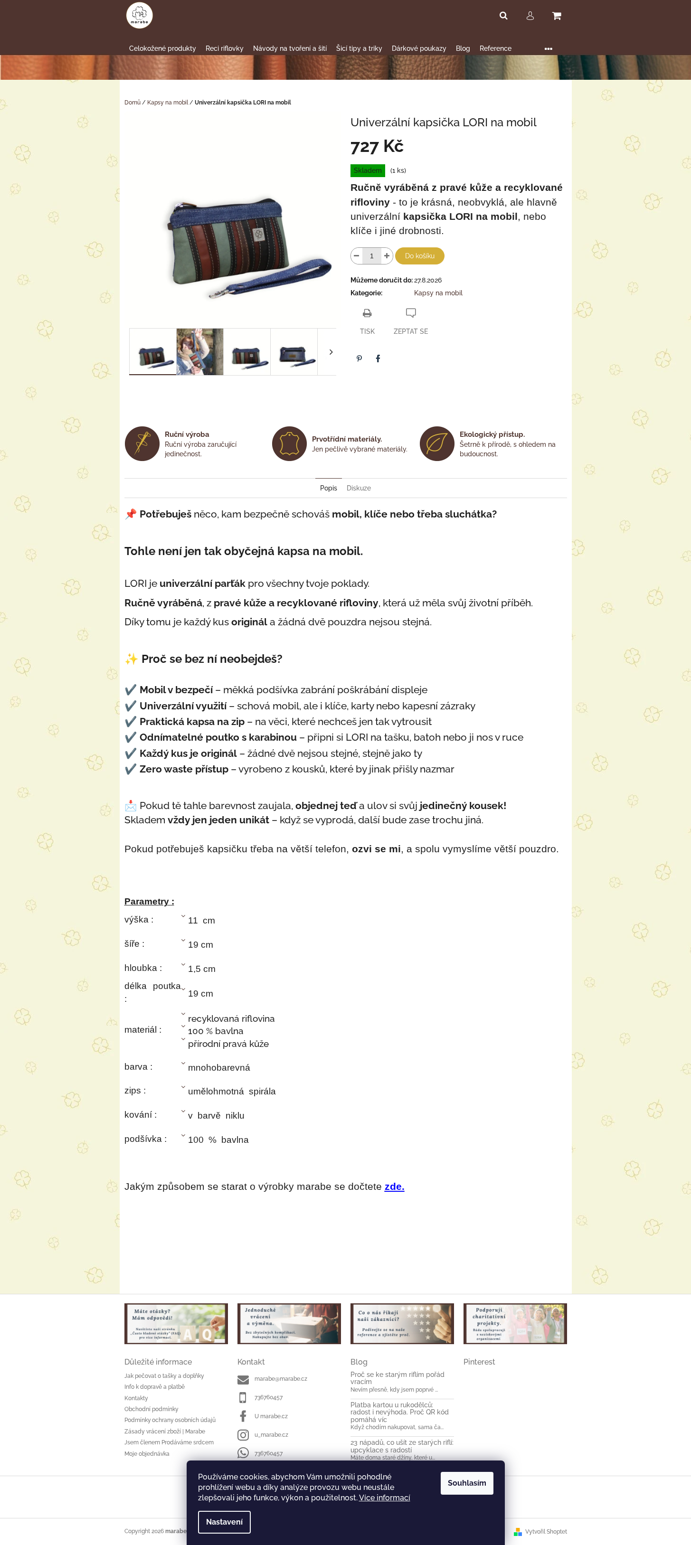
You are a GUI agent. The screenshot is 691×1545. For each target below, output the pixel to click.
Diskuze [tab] (359, 488)
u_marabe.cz (271, 1435)
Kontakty (136, 1398)
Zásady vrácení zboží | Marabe (164, 1431)
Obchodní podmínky (151, 1409)
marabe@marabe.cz (281, 1378)
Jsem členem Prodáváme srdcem (169, 1442)
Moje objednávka (147, 1454)
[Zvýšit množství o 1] (387, 256)
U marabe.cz (271, 1416)
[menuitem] (162, 48)
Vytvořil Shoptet (546, 1531)
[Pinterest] (359, 358)
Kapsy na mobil (438, 293)
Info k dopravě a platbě (154, 1387)
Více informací (384, 1497)
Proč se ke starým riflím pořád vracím (397, 1378)
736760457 (269, 1397)
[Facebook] (378, 358)
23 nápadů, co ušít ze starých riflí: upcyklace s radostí (402, 1446)
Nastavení (224, 1521)
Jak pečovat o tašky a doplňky (164, 1376)
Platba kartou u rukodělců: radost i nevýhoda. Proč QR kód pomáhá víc (399, 1412)
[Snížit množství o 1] (356, 256)
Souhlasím (467, 1483)
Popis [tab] (328, 488)
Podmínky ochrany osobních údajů (170, 1420)
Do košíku (420, 256)
